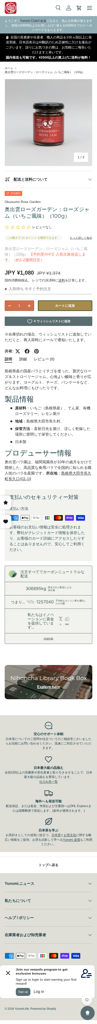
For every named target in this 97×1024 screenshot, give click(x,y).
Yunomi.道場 (71, 839)
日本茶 (56, 835)
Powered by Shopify (43, 1008)
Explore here (48, 687)
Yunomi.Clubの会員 (33, 20)
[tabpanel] (48, 425)
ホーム (9, 68)
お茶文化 (70, 835)
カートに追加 (65, 305)
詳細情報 (48, 638)
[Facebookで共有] (27, 351)
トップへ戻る (48, 865)
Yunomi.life (22, 1008)
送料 (61, 280)
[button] (79, 8)
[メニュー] (89, 8)
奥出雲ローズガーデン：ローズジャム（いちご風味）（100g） (45, 72)
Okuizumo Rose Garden (23, 202)
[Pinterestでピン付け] (36, 351)
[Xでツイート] (17, 351)
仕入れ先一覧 (48, 781)
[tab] (8, 359)
